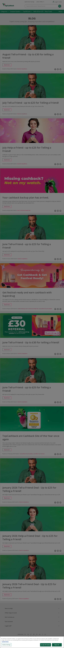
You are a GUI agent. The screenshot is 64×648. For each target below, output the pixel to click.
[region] (32, 642)
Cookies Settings (6, 644)
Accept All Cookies (45, 644)
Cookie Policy (5, 641)
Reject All (56, 644)
